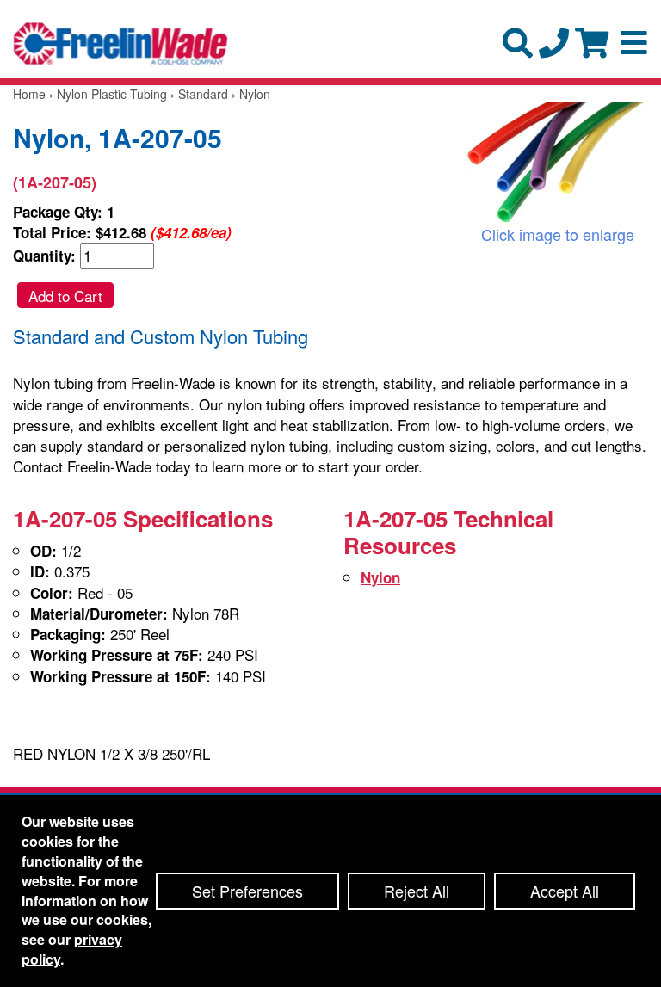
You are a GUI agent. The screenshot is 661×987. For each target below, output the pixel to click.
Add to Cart (65, 295)
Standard (203, 93)
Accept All (564, 890)
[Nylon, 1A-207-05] (557, 163)
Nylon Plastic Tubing (112, 93)
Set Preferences (247, 890)
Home (29, 93)
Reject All (416, 890)
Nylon (380, 577)
